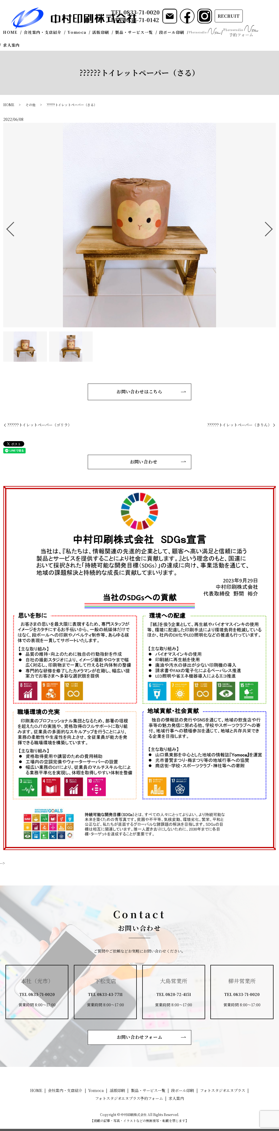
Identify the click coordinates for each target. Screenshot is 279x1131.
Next (273, 226)
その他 (30, 104)
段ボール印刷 (171, 32)
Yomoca (77, 32)
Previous (5, 226)
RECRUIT (229, 16)
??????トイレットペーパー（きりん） (239, 424)
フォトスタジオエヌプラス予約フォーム (241, 31)
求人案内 (11, 45)
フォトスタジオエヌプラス (204, 31)
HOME (10, 32)
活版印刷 (100, 32)
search (26, 45)
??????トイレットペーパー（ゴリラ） (39, 424)
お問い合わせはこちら (139, 391)
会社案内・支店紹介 (43, 32)
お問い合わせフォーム (139, 1037)
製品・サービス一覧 (134, 32)
